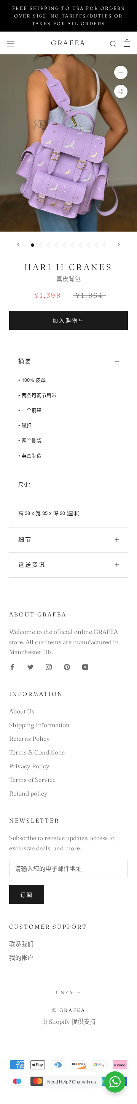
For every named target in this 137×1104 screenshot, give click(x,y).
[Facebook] (12, 666)
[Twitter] (30, 666)
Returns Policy (29, 738)
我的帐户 (21, 957)
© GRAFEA (69, 1010)
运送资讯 (32, 564)
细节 (25, 539)
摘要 (25, 361)
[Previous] (18, 244)
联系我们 (21, 944)
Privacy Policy (29, 766)
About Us (21, 711)
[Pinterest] (67, 666)
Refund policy (28, 793)
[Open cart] (127, 43)
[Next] (119, 244)
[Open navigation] (10, 43)
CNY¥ (65, 992)
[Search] (113, 43)
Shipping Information (39, 725)
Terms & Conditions (37, 752)
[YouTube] (85, 666)
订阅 (26, 894)
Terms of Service (32, 779)
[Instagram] (49, 666)
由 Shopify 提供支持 (68, 1021)
